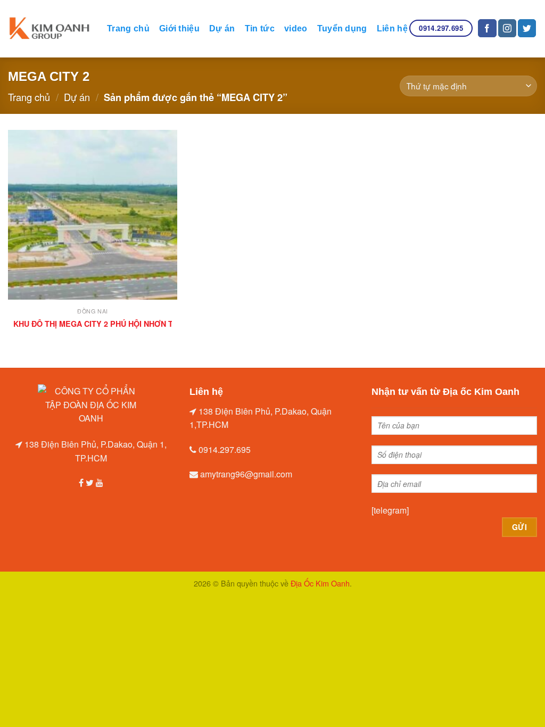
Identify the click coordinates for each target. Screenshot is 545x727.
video (296, 28)
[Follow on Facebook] (487, 28)
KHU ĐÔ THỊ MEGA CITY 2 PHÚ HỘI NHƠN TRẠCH (103, 324)
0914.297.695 (225, 449)
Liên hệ (392, 28)
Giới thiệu (179, 28)
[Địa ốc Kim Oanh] (49, 29)
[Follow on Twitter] (527, 28)
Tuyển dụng (342, 28)
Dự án (222, 28)
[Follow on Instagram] (507, 28)
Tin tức (260, 28)
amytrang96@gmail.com (246, 474)
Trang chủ (128, 28)
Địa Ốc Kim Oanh (320, 583)
